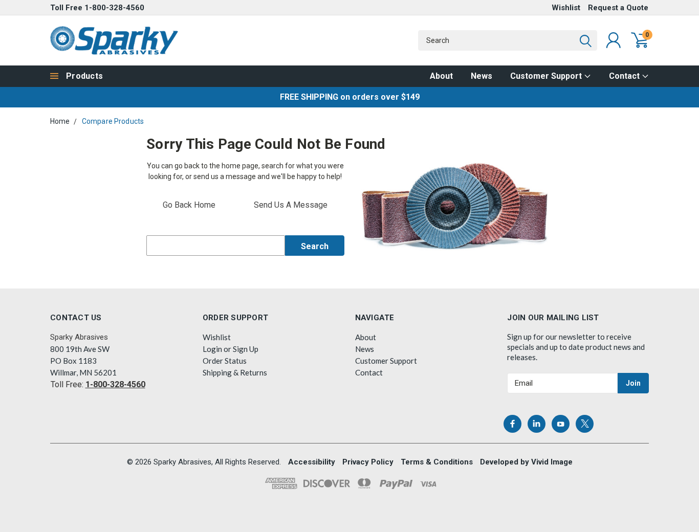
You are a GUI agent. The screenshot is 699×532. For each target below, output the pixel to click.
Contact (625, 76)
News (481, 76)
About (441, 76)
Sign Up (245, 348)
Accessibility (311, 462)
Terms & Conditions (437, 462)
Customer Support (547, 76)
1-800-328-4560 (114, 7)
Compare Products (113, 121)
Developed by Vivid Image (526, 462)
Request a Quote (618, 7)
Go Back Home (189, 205)
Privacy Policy (368, 462)
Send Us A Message (290, 205)
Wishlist (566, 7)
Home (60, 121)
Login (212, 348)
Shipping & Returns (235, 372)
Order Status (225, 360)
